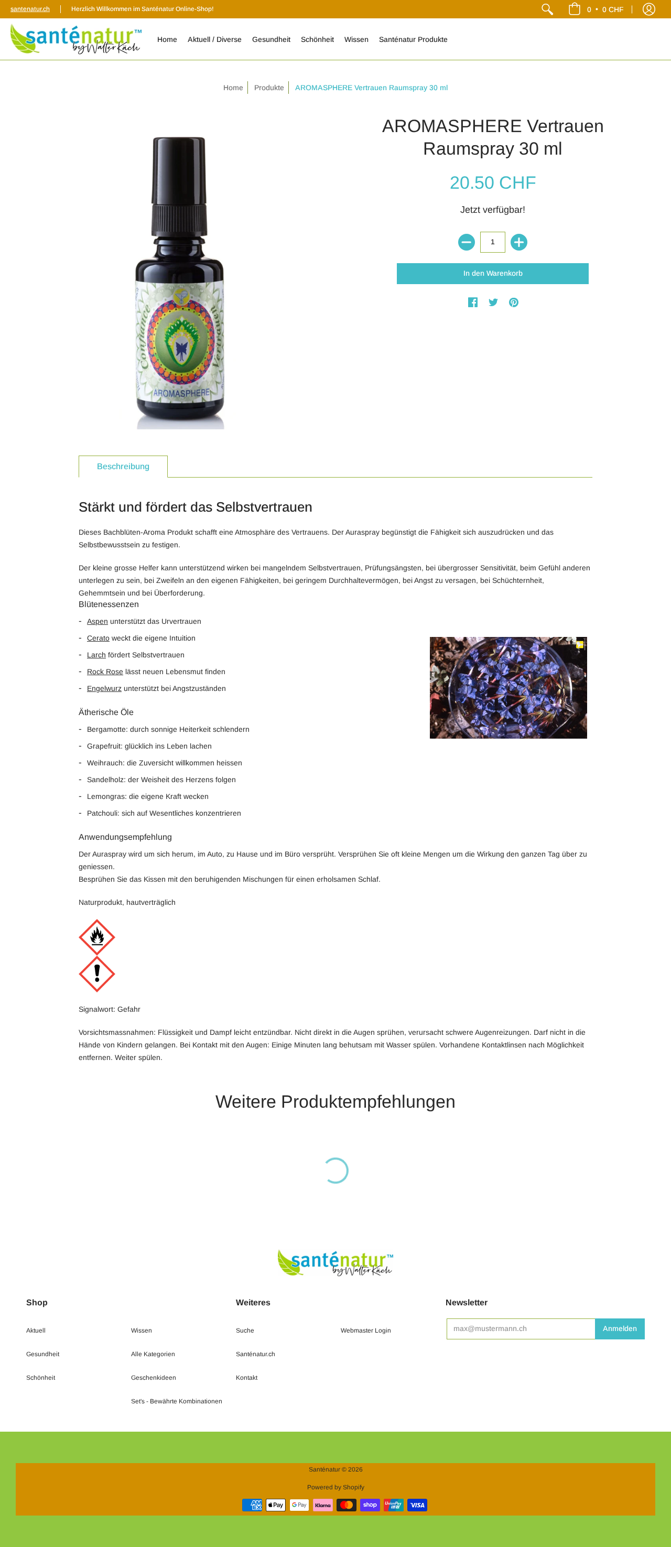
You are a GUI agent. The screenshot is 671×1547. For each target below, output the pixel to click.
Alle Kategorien (153, 1354)
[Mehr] (519, 242)
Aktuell (36, 1330)
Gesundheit (42, 1354)
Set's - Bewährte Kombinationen (176, 1401)
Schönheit (40, 1377)
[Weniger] (466, 242)
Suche (245, 1330)
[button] (649, 9)
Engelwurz (104, 688)
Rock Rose (105, 671)
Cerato (98, 638)
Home (233, 87)
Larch (96, 655)
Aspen (97, 621)
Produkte (269, 87)
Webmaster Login (366, 1330)
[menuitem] (547, 9)
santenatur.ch (30, 9)
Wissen (141, 1330)
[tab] (123, 467)
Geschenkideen (153, 1377)
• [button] (605, 9)
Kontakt (246, 1377)
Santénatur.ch (255, 1354)
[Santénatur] (76, 39)
